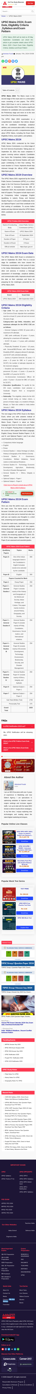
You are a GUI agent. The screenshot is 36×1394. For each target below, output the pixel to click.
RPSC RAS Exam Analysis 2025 (14, 1048)
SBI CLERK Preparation (5, 1258)
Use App (30, 3)
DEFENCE (24, 1269)
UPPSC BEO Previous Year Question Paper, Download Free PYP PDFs (18, 1104)
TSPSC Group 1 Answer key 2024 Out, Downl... (16, 992)
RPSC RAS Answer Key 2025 (14, 1051)
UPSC (23, 1275)
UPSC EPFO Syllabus (26, 1179)
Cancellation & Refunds (9, 1385)
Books (21, 1302)
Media (5, 1296)
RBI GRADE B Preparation (5, 1277)
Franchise (6, 1304)
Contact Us (6, 1293)
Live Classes (23, 1293)
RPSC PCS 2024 (6, 1209)
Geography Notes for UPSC (13, 1081)
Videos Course (24, 1296)
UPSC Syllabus (6, 1175)
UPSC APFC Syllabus (26, 1192)
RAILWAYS (24, 1262)
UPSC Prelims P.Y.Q (7, 1179)
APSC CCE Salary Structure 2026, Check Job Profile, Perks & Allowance (18, 1137)
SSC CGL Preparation (5, 1269)
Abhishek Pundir (8, 53)
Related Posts (6, 942)
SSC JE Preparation (7, 1265)
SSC (22, 1259)
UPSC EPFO (23, 1175)
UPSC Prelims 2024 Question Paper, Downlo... (16, 1016)
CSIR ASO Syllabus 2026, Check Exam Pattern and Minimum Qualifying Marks (17, 1098)
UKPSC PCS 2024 (7, 1213)
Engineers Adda (11, 1236)
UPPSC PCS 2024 (7, 1203)
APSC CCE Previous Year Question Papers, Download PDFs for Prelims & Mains (18, 1115)
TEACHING (24, 1265)
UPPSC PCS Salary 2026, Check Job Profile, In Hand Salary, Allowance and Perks (18, 1148)
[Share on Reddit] (9, 61)
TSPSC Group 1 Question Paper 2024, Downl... (16, 967)
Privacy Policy (6, 1387)
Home (3, 16)
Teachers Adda (30, 1223)
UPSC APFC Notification (23, 1188)
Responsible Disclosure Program (13, 1382)
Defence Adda (30, 1230)
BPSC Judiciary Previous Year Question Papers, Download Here (17, 1131)
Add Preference (27, 493)
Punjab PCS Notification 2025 (14, 1058)
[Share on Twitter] (16, 61)
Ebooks (21, 1299)
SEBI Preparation (7, 1262)
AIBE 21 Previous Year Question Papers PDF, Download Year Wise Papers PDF (18, 1126)
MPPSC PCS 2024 (7, 1206)
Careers (9, 1300)
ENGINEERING (26, 1272)
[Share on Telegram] (6, 61)
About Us (6, 1290)
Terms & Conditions (26, 1385)
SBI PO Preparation (7, 1254)
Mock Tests (23, 1290)
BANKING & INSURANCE (25, 1255)
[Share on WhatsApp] (2, 61)
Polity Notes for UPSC (12, 1074)
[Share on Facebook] (13, 61)
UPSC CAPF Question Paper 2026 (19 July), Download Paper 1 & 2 (18, 1109)
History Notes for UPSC (12, 1077)
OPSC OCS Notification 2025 (13, 1061)
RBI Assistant (5, 1274)
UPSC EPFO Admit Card (25, 1183)
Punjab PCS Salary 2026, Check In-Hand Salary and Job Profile (17, 1142)
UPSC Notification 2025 (12, 1054)
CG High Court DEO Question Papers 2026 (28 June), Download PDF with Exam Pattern (18, 1120)
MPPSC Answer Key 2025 (13, 1044)
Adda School (12, 1230)
